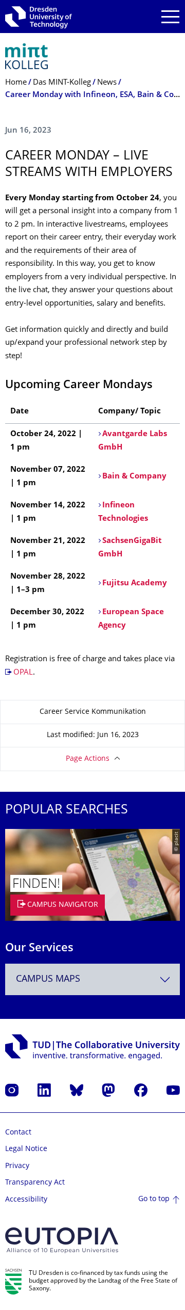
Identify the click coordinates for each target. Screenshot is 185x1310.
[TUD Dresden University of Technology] (38, 16)
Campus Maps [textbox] (48, 979)
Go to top (154, 1199)
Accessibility (26, 1199)
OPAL (23, 673)
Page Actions (87, 759)
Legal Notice (26, 1149)
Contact (18, 1132)
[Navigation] (170, 16)
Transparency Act (35, 1182)
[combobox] (92, 979)
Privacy (17, 1166)
